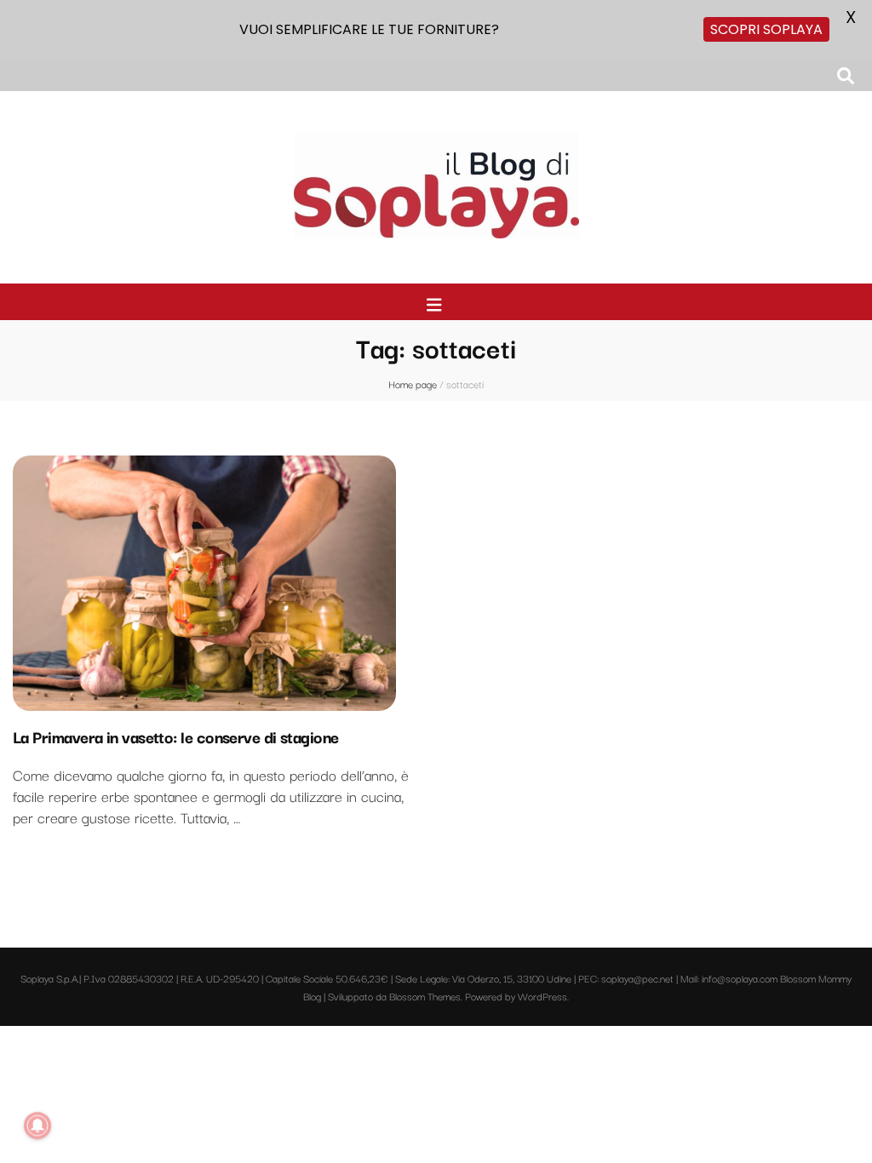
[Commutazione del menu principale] (436, 304)
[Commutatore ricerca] (845, 75)
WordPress (542, 996)
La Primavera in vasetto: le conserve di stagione (176, 736)
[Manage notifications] (37, 1125)
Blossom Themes (425, 996)
